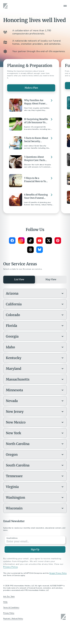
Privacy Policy (10, 567)
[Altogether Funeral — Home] (5, 5)
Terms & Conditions (11, 607)
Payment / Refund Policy (13, 618)
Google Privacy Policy (58, 573)
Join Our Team (9, 596)
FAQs (5, 602)
